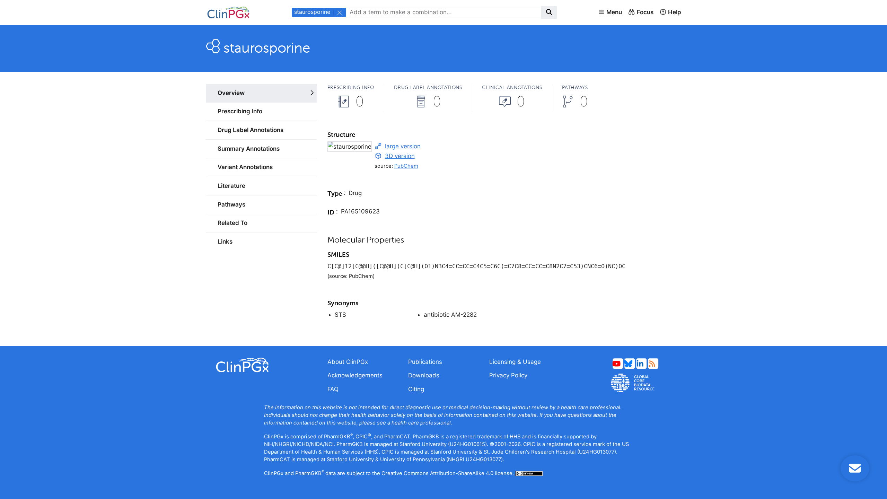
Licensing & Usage (515, 361)
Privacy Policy (508, 375)
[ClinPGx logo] (261, 365)
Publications (425, 361)
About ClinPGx (347, 361)
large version (403, 146)
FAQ (333, 389)
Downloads (423, 375)
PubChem (406, 166)
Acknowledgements (355, 375)
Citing (416, 389)
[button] (610, 12)
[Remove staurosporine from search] (339, 12)
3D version (400, 155)
